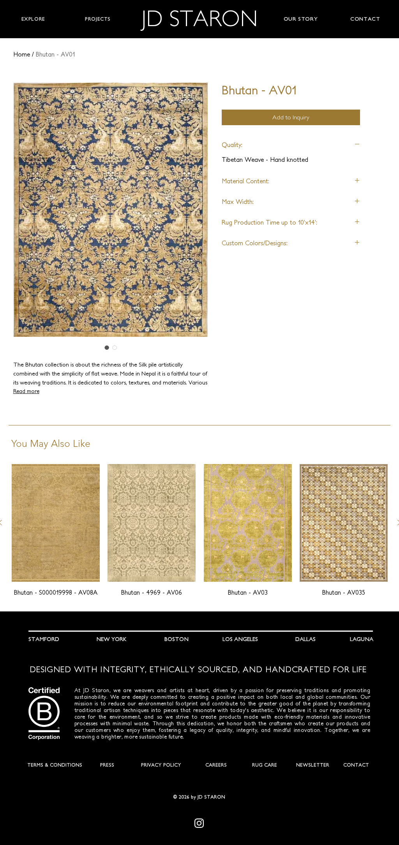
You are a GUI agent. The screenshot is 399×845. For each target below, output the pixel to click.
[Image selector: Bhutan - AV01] (107, 347)
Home (21, 54)
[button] (33, 19)
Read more (26, 391)
